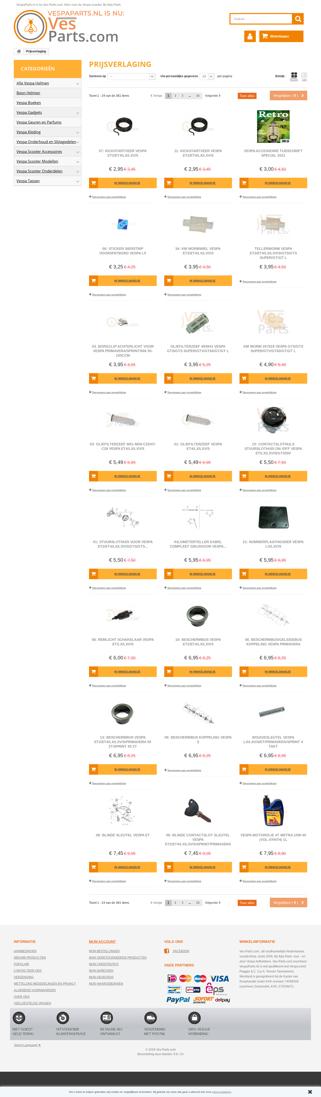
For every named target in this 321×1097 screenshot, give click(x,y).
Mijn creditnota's (104, 964)
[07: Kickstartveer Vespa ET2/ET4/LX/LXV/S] (123, 126)
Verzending (24, 977)
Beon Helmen (28, 92)
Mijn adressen (101, 970)
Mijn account (102, 942)
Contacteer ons (28, 970)
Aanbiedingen (25, 951)
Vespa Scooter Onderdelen (39, 170)
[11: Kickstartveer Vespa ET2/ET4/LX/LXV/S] (198, 126)
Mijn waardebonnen (106, 983)
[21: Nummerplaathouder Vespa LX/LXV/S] (273, 517)
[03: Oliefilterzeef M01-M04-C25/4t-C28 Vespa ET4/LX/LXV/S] (123, 420)
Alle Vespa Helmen (33, 82)
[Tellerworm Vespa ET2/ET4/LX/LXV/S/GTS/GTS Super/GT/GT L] (273, 224)
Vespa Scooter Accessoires (39, 151)
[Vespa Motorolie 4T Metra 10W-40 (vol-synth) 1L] (273, 810)
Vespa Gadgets (29, 112)
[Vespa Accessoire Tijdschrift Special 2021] (273, 126)
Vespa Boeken (29, 102)
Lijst (304, 79)
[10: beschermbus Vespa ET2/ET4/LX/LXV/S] (198, 615)
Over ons (22, 997)
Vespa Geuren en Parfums (39, 122)
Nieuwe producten (30, 957)
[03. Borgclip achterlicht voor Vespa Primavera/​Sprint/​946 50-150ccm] (123, 322)
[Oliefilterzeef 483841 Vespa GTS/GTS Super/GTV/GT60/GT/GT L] (198, 322)
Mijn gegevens (101, 977)
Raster (294, 79)
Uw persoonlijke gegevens (179, 76)
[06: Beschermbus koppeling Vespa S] (198, 713)
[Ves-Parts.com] (72, 26)
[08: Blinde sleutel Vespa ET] (123, 810)
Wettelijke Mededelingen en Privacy (45, 983)
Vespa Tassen (28, 180)
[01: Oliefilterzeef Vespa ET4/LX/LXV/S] (198, 420)
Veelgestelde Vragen (32, 1003)
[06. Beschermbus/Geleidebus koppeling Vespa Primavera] (273, 615)
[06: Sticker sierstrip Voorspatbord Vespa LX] (123, 224)
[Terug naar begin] (19, 51)
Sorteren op (97, 76)
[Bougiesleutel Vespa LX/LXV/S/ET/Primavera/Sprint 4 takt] (273, 713)
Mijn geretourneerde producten (118, 957)
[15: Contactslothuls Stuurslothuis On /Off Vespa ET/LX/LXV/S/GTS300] (273, 420)
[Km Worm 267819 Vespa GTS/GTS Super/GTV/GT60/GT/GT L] (273, 322)
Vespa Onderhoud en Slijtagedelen (46, 141)
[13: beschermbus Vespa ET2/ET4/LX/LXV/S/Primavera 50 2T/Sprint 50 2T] (123, 713)
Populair (21, 964)
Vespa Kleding (29, 131)
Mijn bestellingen (104, 951)
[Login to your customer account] (250, 36)
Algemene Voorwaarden (35, 990)
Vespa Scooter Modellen (37, 161)
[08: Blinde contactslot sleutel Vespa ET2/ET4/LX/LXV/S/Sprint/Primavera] (198, 810)
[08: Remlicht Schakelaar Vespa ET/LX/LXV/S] (123, 615)
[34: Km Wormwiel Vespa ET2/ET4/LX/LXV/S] (198, 224)
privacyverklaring (221, 1091)
